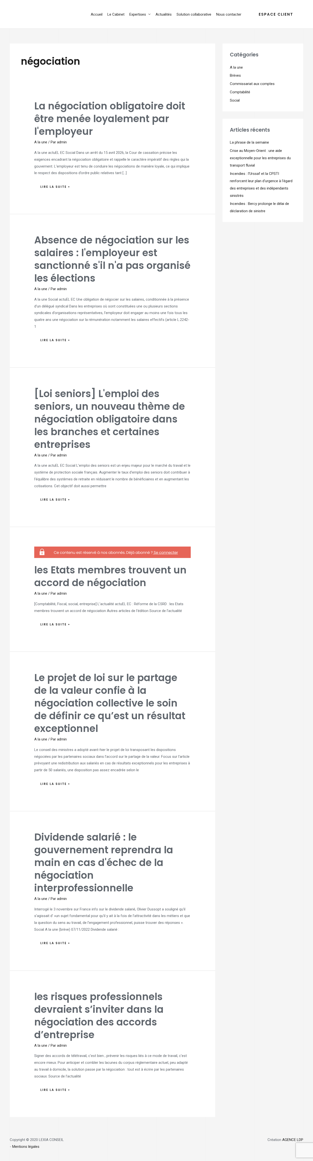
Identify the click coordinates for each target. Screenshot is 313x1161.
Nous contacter (228, 14)
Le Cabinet (115, 14)
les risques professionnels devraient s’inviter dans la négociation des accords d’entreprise (99, 1016)
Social (235, 100)
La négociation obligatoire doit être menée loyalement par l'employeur (109, 118)
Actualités (164, 14)
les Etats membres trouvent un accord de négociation (110, 576)
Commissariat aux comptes (252, 84)
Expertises (137, 14)
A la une (40, 142)
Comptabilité (240, 92)
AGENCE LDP (292, 1140)
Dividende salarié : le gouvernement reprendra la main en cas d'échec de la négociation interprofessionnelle (103, 862)
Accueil (96, 14)
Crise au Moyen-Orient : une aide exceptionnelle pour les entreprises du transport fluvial (260, 158)
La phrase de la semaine (249, 142)
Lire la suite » (55, 185)
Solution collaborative (194, 14)
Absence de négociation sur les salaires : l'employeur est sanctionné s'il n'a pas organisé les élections (112, 259)
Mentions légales (25, 1146)
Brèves (235, 75)
